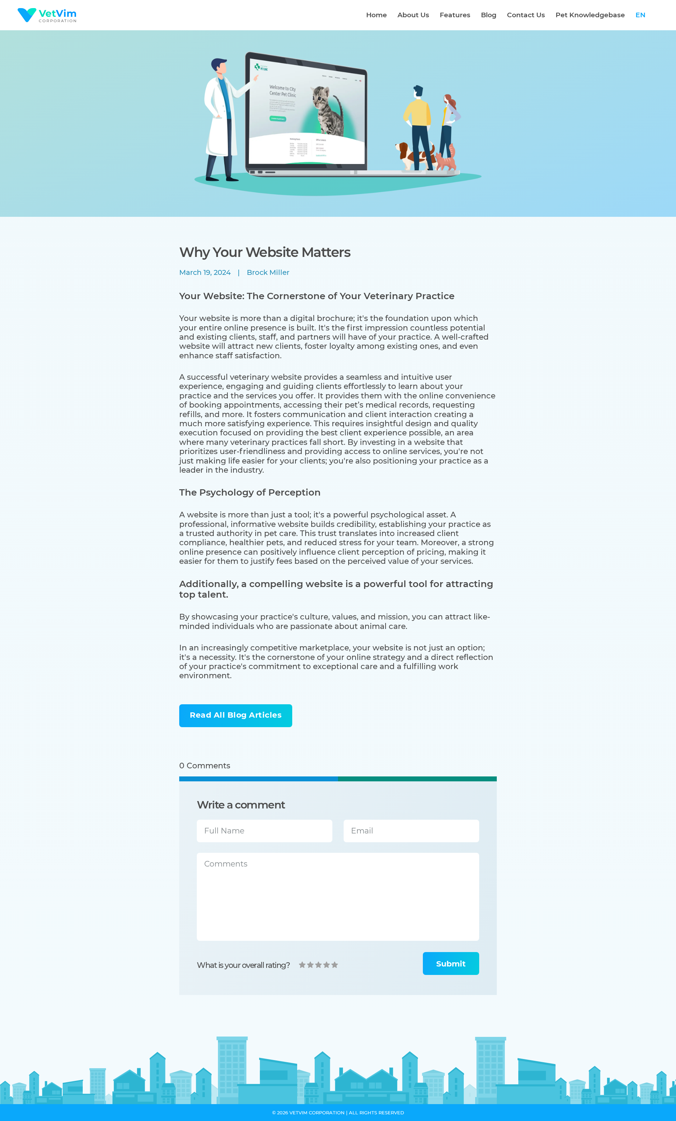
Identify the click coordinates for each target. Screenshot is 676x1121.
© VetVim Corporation (308, 1112)
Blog (488, 15)
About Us (413, 15)
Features (455, 15)
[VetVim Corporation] (47, 15)
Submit (451, 963)
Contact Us (526, 15)
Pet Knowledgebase (590, 15)
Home (376, 15)
